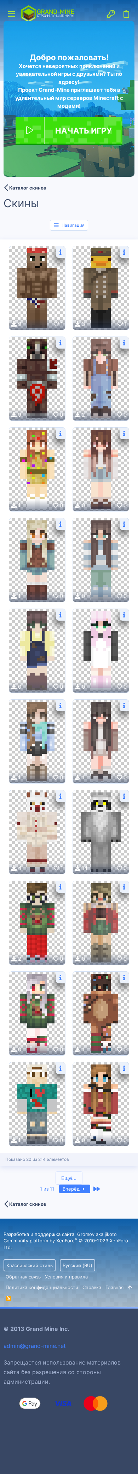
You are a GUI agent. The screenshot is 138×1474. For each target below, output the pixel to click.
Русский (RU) (77, 1265)
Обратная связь (23, 1277)
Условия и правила (66, 1277)
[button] (11, 14)
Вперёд (72, 1189)
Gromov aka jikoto (97, 1234)
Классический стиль (29, 1265)
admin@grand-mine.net (35, 1345)
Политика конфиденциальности (42, 1287)
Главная (114, 1287)
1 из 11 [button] (47, 1189)
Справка (91, 1287)
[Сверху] (130, 1287)
